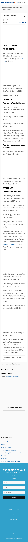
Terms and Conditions (14, 528)
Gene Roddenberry (9, 244)
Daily (14, 533)
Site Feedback (14, 519)
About (12, 376)
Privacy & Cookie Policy (14, 524)
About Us (16, 509)
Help (14, 514)
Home (10, 509)
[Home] (10, 2)
